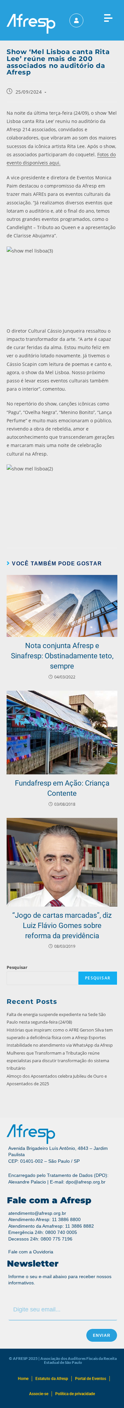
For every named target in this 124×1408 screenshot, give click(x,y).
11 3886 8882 (79, 1226)
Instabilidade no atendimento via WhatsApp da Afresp (60, 1045)
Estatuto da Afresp (51, 1378)
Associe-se (38, 1394)
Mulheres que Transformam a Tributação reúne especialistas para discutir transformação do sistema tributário (58, 1060)
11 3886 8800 (66, 1219)
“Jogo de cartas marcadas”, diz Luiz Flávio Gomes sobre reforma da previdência (62, 925)
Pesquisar (17, 967)
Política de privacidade (75, 1394)
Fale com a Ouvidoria (30, 1251)
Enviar (101, 1335)
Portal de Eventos (90, 1378)
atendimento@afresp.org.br (37, 1213)
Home (23, 1378)
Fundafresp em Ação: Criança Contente (62, 788)
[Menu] (108, 16)
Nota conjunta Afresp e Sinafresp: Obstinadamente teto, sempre (62, 656)
